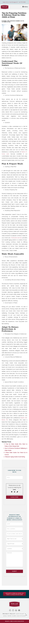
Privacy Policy (9, 613)
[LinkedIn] (16, 610)
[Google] (10, 610)
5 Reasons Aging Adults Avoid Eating (15, 456)
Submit (14, 571)
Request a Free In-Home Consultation (14, 621)
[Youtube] (19, 610)
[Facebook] (13, 610)
